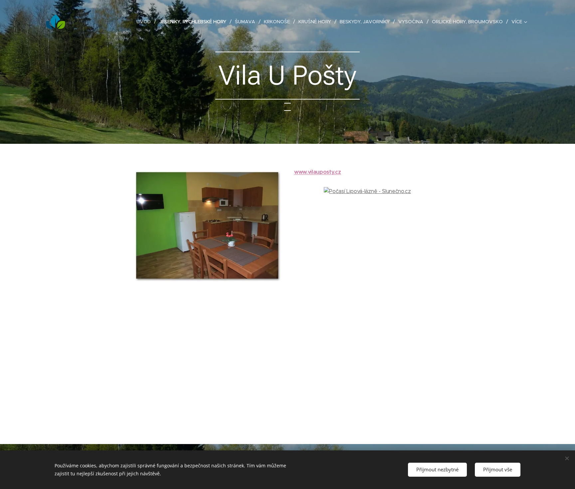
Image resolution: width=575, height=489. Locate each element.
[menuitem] (145, 21)
